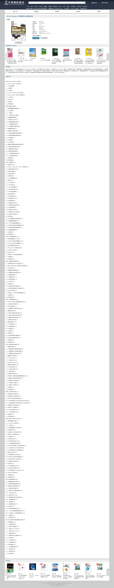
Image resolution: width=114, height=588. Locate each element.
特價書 (98, 11)
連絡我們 (59, 583)
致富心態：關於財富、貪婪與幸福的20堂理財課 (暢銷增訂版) (79, 62)
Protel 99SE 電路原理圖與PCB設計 (45, 576)
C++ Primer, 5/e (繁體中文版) (23, 60)
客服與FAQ (54, 583)
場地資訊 (85, 6)
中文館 (35, 6)
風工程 (31, 60)
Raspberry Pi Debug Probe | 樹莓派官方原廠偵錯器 (101, 61)
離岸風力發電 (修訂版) (67, 60)
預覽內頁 (19, 42)
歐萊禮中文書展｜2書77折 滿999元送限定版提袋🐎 (36, 8)
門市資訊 (79, 6)
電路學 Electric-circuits (44, 33)
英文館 (40, 6)
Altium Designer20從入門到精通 (101, 576)
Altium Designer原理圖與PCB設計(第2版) (11, 577)
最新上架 (15, 11)
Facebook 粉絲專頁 (46, 583)
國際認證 (55, 6)
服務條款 (70, 583)
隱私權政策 (64, 583)
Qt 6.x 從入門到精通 (45, 60)
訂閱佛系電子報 (83, 8)
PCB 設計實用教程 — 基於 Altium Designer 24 (22, 577)
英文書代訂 (77, 8)
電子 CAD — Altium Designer (34, 576)
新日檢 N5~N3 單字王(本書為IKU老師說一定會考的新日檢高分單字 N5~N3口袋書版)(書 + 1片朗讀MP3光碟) (11, 63)
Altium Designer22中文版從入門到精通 (56, 576)
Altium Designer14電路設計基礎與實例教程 (90, 577)
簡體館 (45, 6)
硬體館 (50, 6)
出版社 (68, 6)
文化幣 (72, 8)
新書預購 (36, 11)
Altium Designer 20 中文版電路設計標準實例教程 (79, 577)
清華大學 (41, 21)
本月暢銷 (78, 11)
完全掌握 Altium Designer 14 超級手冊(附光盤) (67, 577)
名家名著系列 (67, 8)
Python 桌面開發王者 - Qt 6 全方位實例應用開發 (56, 61)
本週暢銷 (57, 11)
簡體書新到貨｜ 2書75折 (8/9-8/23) (55, 8)
